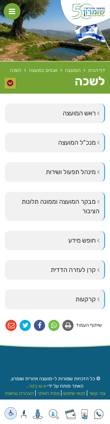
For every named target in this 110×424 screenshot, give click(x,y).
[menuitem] (55, 113)
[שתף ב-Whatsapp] (54, 325)
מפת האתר (48, 393)
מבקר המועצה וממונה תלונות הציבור (60, 206)
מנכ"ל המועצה (77, 142)
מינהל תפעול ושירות (71, 172)
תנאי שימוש (74, 393)
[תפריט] (12, 11)
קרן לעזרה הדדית (74, 269)
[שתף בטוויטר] (25, 325)
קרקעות (86, 299)
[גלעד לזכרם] (23, 414)
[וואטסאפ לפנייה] (99, 414)
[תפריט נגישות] (11, 413)
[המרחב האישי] (38, 414)
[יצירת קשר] (53, 414)
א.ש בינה (37, 386)
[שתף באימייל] (11, 325)
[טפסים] (84, 414)
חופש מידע (82, 240)
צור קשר (97, 393)
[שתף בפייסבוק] (39, 325)
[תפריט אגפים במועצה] (10, 83)
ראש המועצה (80, 113)
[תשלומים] (70, 414)
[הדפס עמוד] (68, 325)
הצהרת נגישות (19, 393)
